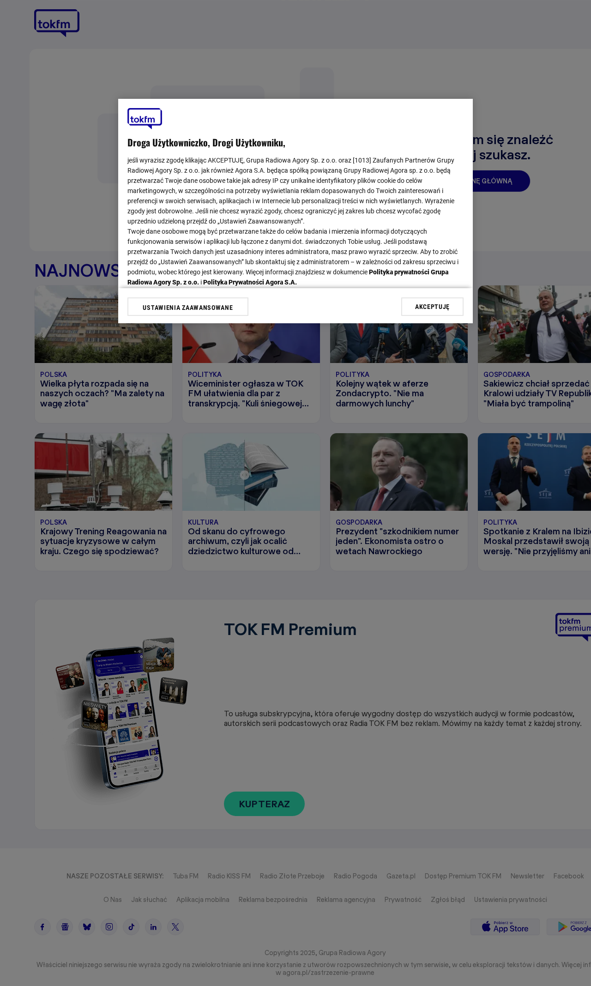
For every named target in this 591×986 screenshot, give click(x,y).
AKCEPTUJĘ (432, 306)
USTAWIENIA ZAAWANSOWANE (188, 307)
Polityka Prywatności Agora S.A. (250, 282)
